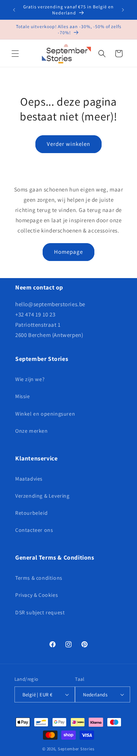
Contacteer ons (34, 530)
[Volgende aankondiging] (123, 10)
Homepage (68, 251)
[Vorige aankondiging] (14, 10)
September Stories (76, 748)
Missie (22, 396)
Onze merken (31, 430)
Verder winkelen (68, 143)
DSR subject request (40, 612)
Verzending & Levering (42, 495)
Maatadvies (29, 478)
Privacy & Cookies (36, 595)
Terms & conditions (38, 577)
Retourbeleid (31, 512)
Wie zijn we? (30, 379)
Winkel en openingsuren (45, 413)
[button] (15, 53)
